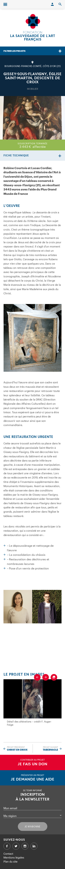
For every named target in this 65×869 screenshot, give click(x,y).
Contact (8, 853)
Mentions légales (13, 857)
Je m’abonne (32, 826)
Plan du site (10, 861)
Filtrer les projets (14, 51)
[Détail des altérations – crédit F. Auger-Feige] (32, 698)
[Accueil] (32, 27)
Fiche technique (16, 155)
